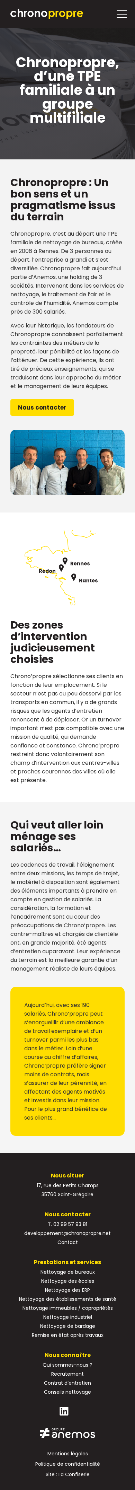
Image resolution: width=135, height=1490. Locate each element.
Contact (67, 1242)
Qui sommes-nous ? (67, 1364)
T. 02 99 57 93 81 (67, 1224)
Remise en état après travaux (68, 1335)
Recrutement (67, 1373)
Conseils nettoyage (67, 1391)
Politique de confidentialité (67, 1464)
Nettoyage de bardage (67, 1326)
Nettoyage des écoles (67, 1281)
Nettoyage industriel (67, 1317)
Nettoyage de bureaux (67, 1272)
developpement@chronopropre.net (67, 1233)
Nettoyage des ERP (67, 1290)
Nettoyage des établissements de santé (67, 1299)
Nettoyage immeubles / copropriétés (67, 1308)
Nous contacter (42, 407)
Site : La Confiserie (68, 1474)
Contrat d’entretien (67, 1382)
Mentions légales (67, 1453)
